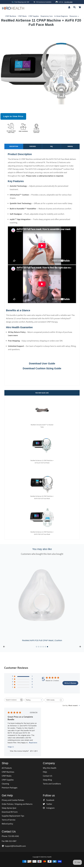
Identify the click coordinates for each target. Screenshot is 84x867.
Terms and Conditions (52, 783)
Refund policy (7, 823)
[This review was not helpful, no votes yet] (35, 751)
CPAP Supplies (33, 16)
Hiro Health (48, 857)
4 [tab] (43, 646)
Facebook (50, 800)
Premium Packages (9, 787)
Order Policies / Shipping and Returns (17, 804)
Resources (74, 16)
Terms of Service (8, 819)
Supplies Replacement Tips (13, 816)
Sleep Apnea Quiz (9, 808)
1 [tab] (36, 646)
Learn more (13, 335)
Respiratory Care (47, 16)
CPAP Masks (22, 16)
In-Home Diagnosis (61, 16)
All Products (7, 768)
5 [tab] (45, 646)
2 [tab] (38, 646)
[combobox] (33, 700)
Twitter (49, 804)
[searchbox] (11, 700)
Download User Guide (42, 363)
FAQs (45, 772)
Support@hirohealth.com (15, 846)
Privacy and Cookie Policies (13, 800)
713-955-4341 (68, 2)
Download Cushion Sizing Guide (42, 368)
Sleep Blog (47, 779)
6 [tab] (47, 646)
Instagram (50, 808)
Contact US (47, 776)
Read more (33, 743)
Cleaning (5, 783)
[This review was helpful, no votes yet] (31, 751)
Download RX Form (10, 812)
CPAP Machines (10, 16)
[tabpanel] (42, 600)
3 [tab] (40, 646)
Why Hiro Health (49, 768)
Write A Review (70, 683)
